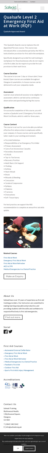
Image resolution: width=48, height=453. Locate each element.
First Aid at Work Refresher (14, 263)
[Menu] (41, 8)
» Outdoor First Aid (11, 367)
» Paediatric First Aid (12, 365)
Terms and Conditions (21, 1)
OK (18, 448)
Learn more (29, 448)
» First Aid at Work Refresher (15, 359)
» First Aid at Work (11, 356)
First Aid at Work (10, 258)
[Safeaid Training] (20, 8)
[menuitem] (21, 1)
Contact (32, 1)
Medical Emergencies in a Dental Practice (20, 269)
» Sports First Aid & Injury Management (19, 370)
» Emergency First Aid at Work (15, 353)
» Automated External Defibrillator (17, 350)
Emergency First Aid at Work (15, 260)
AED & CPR (8, 266)
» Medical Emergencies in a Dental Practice (20, 362)
